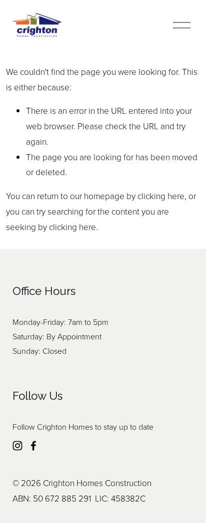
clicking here (161, 196)
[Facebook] (33, 446)
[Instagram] (17, 446)
